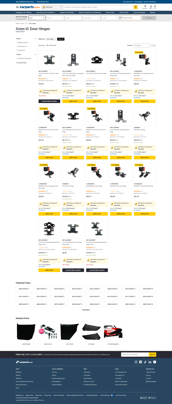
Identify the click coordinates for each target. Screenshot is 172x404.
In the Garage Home (120, 372)
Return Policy (38, 395)
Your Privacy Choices (121, 395)
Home (17, 23)
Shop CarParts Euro (21, 384)
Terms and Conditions (58, 395)
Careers (54, 375)
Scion (22, 23)
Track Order (87, 375)
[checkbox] (17, 42)
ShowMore (86, 310)
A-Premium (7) (22, 46)
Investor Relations (57, 384)
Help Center (87, 372)
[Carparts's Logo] (30, 7)
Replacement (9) (23, 42)
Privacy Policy (47, 395)
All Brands (19, 378)
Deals (17, 388)
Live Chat (148, 378)
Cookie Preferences (105, 395)
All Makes (18, 372)
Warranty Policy (29, 395)
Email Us (148, 375)
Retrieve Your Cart (89, 381)
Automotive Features (121, 384)
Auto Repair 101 (119, 375)
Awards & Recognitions (58, 378)
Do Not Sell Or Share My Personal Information (27, 397)
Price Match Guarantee (90, 384)
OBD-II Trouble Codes (121, 381)
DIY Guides (118, 378)
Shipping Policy (19, 395)
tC (26, 23)
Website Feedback (151, 381)
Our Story (54, 372)
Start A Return (88, 378)
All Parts (18, 375)
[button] (51, 39)
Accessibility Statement (92, 395)
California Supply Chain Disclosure (75, 395)
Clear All (60, 39)
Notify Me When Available (49, 101)
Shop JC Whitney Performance (24, 381)
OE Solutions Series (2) (24, 58)
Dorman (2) (21, 50)
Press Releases (56, 381)
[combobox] (37, 18)
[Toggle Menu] (17, 7)
